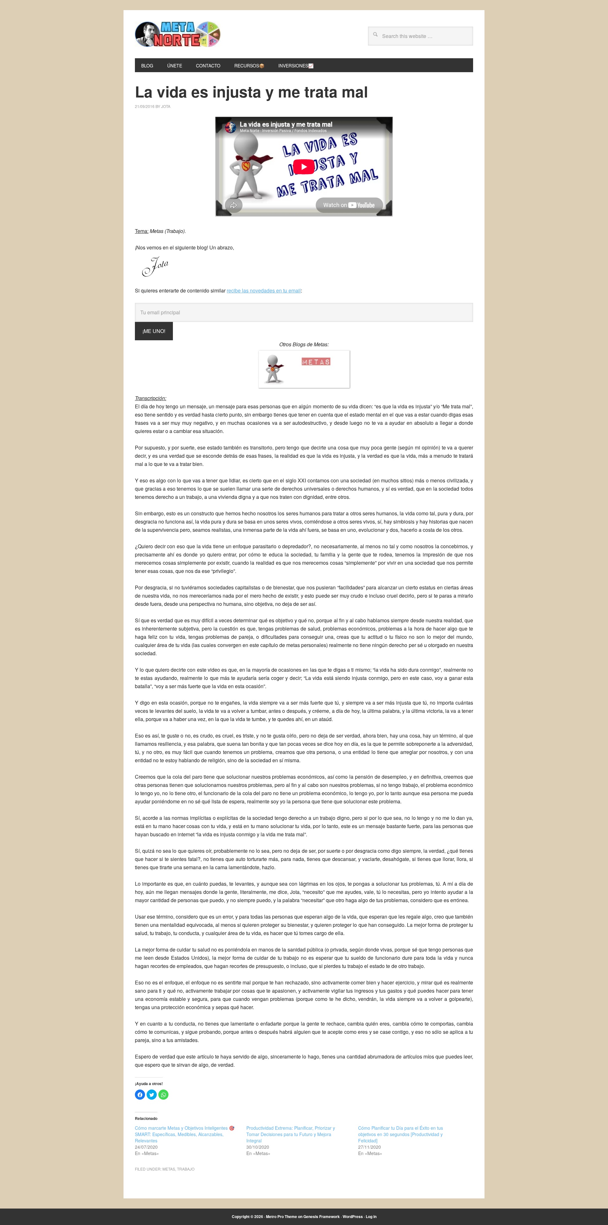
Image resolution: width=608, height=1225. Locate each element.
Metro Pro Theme (281, 1216)
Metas (168, 1169)
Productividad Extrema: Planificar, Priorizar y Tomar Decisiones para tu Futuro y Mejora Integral (290, 1134)
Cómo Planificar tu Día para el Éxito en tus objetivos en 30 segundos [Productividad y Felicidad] (400, 1134)
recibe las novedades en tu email (264, 290)
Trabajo (185, 1169)
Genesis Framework (321, 1216)
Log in (371, 1216)
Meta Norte (177, 34)
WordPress (353, 1216)
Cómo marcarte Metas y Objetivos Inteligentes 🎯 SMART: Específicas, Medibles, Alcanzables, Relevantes (184, 1134)
